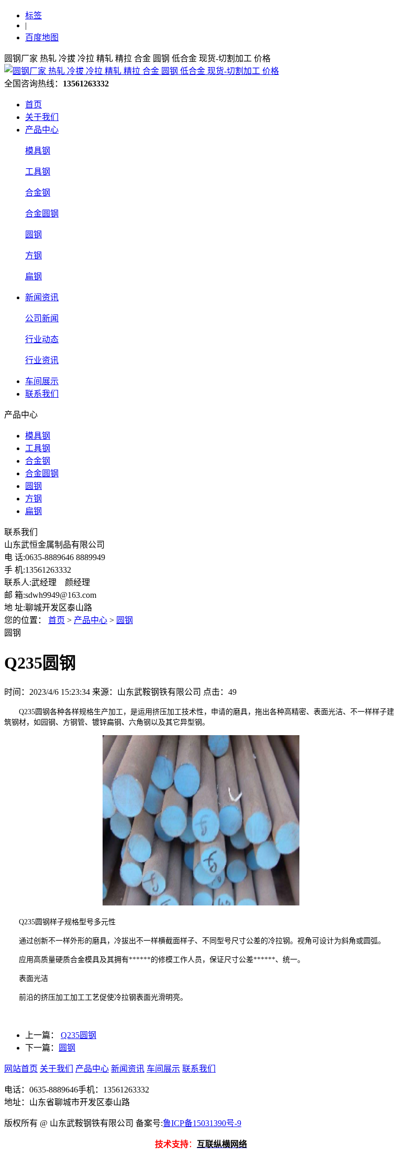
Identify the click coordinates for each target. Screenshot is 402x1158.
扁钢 (33, 276)
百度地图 (42, 37)
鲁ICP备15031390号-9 (202, 1123)
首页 (33, 104)
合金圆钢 (42, 213)
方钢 (33, 255)
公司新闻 (42, 318)
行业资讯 (42, 360)
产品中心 (42, 129)
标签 (33, 15)
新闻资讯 (42, 297)
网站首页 (21, 1068)
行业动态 (42, 339)
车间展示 (42, 381)
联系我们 (42, 393)
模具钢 (37, 150)
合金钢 (37, 192)
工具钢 (37, 171)
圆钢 (33, 234)
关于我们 (42, 117)
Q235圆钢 (78, 1035)
